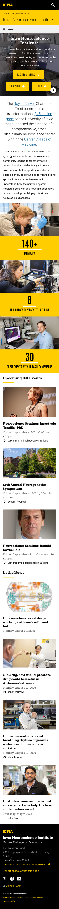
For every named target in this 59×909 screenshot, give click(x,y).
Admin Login (13, 886)
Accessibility (9, 901)
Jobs (39, 86)
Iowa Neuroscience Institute (28, 20)
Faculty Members (26, 74)
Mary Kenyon (14, 757)
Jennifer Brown (15, 692)
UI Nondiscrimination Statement (30, 897)
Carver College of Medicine (16, 13)
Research (15, 86)
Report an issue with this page (21, 871)
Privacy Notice (8, 897)
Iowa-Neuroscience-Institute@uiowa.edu (27, 864)
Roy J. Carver (24, 103)
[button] (53, 5)
